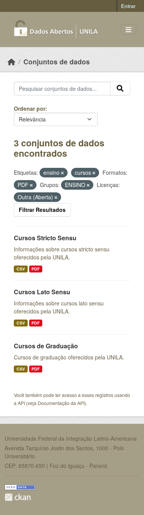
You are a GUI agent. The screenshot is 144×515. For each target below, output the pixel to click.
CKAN (18, 497)
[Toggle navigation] (128, 29)
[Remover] (62, 173)
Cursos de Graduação (46, 345)
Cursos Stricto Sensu (45, 237)
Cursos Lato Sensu (42, 291)
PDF (35, 269)
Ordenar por (29, 108)
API (21, 403)
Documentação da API (61, 403)
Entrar (128, 6)
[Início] (11, 61)
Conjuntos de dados (56, 61)
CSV (21, 269)
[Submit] (120, 88)
